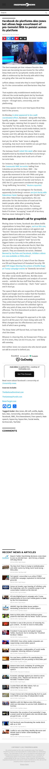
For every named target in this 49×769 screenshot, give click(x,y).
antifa (34, 411)
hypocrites (22, 419)
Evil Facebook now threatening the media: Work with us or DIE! (27, 723)
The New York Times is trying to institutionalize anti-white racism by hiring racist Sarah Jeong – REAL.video (27, 568)
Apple (40, 411)
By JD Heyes (22, 562)
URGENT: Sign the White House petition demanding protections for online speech (25, 607)
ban (4, 414)
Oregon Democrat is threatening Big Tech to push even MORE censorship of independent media (28, 695)
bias (8, 414)
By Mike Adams (23, 610)
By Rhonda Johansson (25, 736)
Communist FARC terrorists (17, 166)
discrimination (37, 414)
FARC (13, 416)
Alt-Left (28, 411)
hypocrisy (13, 419)
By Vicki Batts (22, 592)
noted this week (26, 151)
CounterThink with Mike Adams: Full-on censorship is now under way (24, 687)
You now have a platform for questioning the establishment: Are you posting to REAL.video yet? (28, 658)
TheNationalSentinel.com (13, 392)
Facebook (6, 416)
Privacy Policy (24, 764)
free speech (36, 416)
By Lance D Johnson (24, 672)
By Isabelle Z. (22, 726)
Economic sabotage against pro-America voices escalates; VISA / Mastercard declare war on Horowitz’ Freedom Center (27, 678)
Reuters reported (34, 185)
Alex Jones (20, 411)
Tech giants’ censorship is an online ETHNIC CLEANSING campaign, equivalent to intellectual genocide (27, 578)
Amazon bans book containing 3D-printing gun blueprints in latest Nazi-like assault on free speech (27, 667)
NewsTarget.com (9, 401)
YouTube (16, 422)
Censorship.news (9, 383)
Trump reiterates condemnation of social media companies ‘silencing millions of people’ (27, 650)
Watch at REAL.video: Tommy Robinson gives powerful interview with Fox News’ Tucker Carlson (28, 616)
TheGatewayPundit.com (12, 397)
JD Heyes (16, 34)
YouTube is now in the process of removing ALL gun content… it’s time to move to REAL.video (27, 624)
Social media (33, 419)
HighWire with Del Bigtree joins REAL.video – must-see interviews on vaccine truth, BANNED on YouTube (28, 704)
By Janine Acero (23, 690)
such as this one (38, 226)
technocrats (7, 422)
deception (25, 414)
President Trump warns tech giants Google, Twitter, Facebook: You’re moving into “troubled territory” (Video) (27, 633)
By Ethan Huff (22, 572)
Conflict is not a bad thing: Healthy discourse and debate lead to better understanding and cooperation (28, 732)
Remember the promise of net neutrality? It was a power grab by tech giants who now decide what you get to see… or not (28, 714)
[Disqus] (24, 462)
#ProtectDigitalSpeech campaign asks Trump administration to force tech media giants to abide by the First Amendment (28, 598)
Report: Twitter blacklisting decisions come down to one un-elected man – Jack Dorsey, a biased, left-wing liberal (28, 558)
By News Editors (23, 637)
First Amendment (23, 416)
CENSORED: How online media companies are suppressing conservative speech (26, 642)
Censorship (16, 414)
